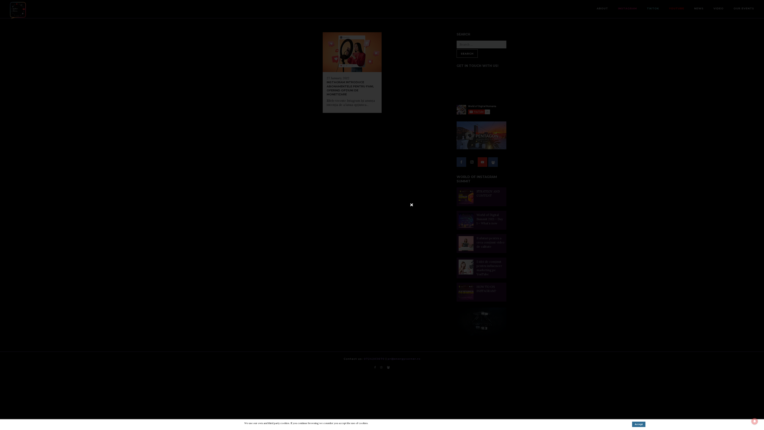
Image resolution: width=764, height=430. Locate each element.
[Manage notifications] (754, 421)
